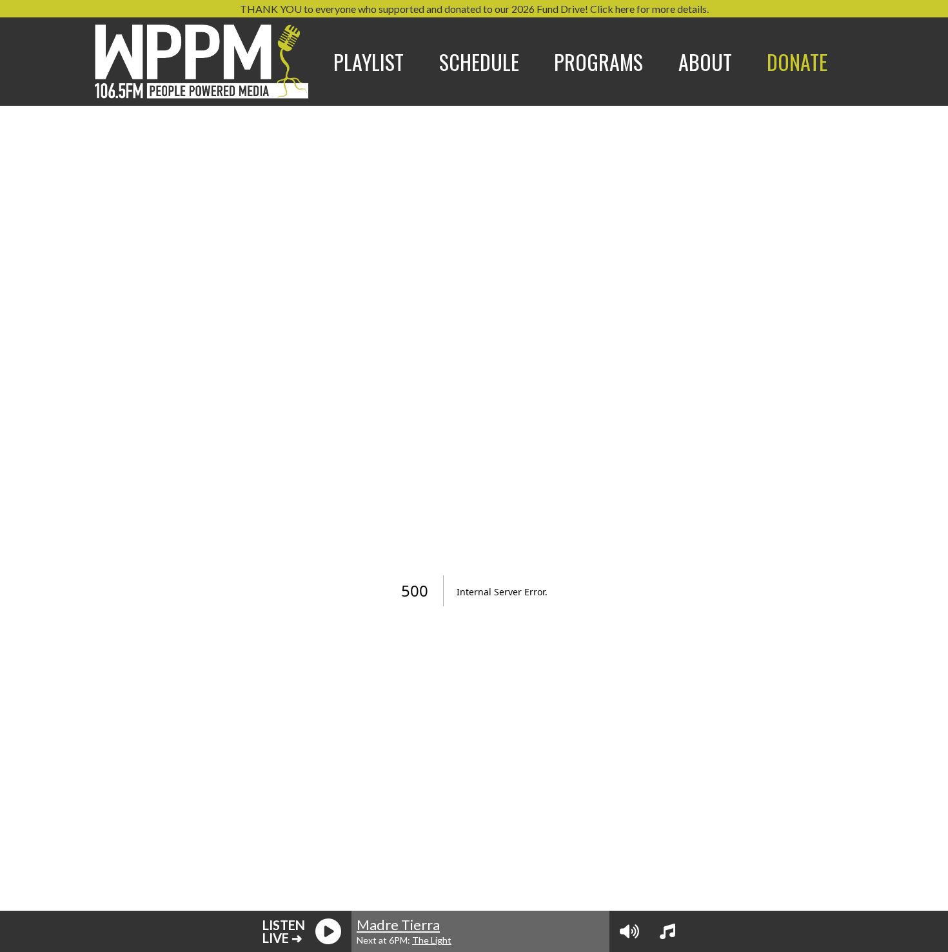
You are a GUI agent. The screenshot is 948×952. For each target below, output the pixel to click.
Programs (598, 61)
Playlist (368, 61)
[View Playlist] (667, 931)
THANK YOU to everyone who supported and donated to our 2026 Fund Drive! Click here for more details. (474, 9)
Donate (797, 61)
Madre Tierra (398, 924)
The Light (431, 940)
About (705, 61)
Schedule (479, 61)
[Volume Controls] (629, 931)
